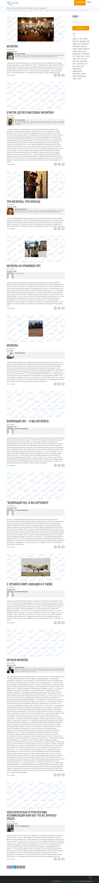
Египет (79, 43)
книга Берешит (76, 73)
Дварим (74, 43)
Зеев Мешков (85, 43)
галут (86, 63)
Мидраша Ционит (20, 273)
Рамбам (79, 56)
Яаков (74, 63)
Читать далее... (11, 75)
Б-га (81, 38)
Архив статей (21, 8)
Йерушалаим (86, 48)
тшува (79, 78)
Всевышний (82, 41)
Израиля (80, 48)
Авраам (74, 38)
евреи (78, 66)
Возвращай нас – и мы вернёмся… (28, 421)
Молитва (41, 10)
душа (74, 66)
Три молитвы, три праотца (23, 201)
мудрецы (83, 73)
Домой (9, 8)
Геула (88, 41)
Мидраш (80, 51)
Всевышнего (76, 41)
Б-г (78, 38)
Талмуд (87, 56)
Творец (74, 58)
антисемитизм (80, 63)
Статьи (14, 8)
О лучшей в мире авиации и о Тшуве (29, 584)
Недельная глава (85, 53)
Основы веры (48, 10)
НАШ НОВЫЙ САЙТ (80, 28)
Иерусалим (83, 46)
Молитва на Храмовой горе (24, 266)
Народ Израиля (76, 53)
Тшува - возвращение (65, 10)
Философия (29, 8)
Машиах (75, 51)
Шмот (78, 61)
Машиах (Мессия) (33, 10)
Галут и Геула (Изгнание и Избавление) (17, 10)
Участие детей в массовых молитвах (30, 112)
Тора (79, 58)
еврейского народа (77, 71)
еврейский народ (77, 68)
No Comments (11, 49)
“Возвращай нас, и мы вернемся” (28, 502)
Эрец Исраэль (84, 61)
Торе (82, 58)
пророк (74, 76)
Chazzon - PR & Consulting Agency (69, 881)
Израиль (75, 48)
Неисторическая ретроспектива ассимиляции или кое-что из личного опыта (31, 815)
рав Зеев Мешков (82, 76)
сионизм (75, 78)
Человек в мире (82, 10)
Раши (83, 56)
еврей (82, 66)
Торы (86, 58)
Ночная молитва (17, 660)
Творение (55, 10)
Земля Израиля (76, 46)
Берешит (85, 38)
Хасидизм (74, 10)
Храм (74, 61)
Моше (84, 51)
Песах (74, 56)
